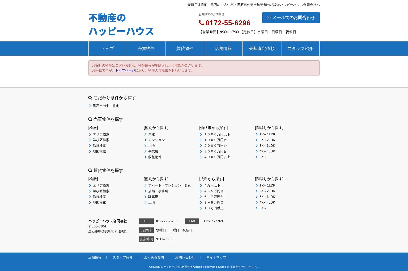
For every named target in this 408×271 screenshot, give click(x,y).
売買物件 (146, 48)
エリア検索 (101, 134)
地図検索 (99, 151)
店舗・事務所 (158, 191)
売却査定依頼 (262, 48)
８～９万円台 (214, 202)
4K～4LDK (267, 151)
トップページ (125, 70)
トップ (107, 48)
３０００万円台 (215, 151)
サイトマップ (216, 257)
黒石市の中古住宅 (106, 106)
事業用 (153, 151)
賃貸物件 (184, 48)
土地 (151, 145)
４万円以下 (212, 185)
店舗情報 (223, 48)
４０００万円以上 (217, 157)
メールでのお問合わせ (293, 17)
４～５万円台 (214, 191)
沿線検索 (99, 145)
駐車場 (153, 197)
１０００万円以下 (217, 134)
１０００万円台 (215, 140)
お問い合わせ (185, 257)
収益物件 (155, 157)
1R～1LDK (267, 134)
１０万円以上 (214, 208)
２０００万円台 (215, 145)
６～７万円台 (214, 197)
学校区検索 (101, 140)
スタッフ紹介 (300, 48)
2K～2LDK (267, 140)
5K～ (263, 157)
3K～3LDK (267, 145)
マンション (156, 140)
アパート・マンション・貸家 (169, 185)
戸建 (151, 134)
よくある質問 (154, 257)
